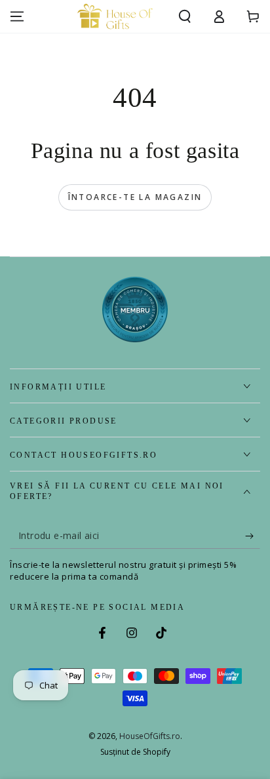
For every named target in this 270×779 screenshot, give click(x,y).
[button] (185, 16)
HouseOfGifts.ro (149, 736)
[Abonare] (252, 535)
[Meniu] (17, 16)
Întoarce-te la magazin (135, 197)
